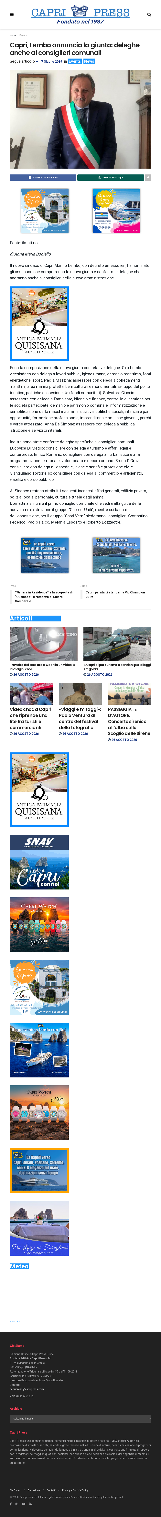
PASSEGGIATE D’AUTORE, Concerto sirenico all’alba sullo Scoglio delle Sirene (129, 721)
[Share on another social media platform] (148, 177)
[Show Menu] (12, 14)
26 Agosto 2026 (26, 674)
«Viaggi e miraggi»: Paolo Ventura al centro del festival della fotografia (80, 718)
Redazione (34, 1490)
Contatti (51, 1490)
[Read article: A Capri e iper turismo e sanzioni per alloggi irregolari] (117, 644)
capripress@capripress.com (27, 1389)
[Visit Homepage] (80, 14)
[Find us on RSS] (30, 1504)
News (89, 61)
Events (23, 35)
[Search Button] (149, 14)
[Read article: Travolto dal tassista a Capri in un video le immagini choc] (44, 644)
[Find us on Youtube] (23, 1504)
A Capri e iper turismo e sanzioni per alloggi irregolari (117, 667)
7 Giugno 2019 (51, 61)
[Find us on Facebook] (11, 1504)
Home (13, 35)
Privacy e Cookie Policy (75, 1490)
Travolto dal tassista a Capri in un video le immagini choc (42, 667)
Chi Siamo (15, 1490)
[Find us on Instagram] (17, 1504)
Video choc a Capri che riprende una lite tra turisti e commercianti (30, 718)
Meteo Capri (15, 1321)
